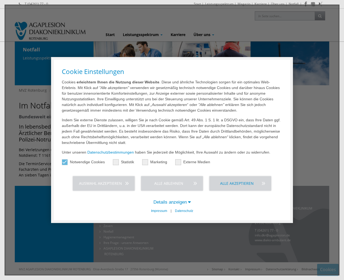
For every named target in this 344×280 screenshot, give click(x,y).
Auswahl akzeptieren (100, 183)
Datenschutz (184, 211)
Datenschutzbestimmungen (110, 152)
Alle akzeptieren (237, 183)
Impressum (159, 211)
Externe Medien (196, 162)
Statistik (127, 162)
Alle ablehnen (168, 183)
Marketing (158, 162)
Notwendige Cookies (87, 162)
